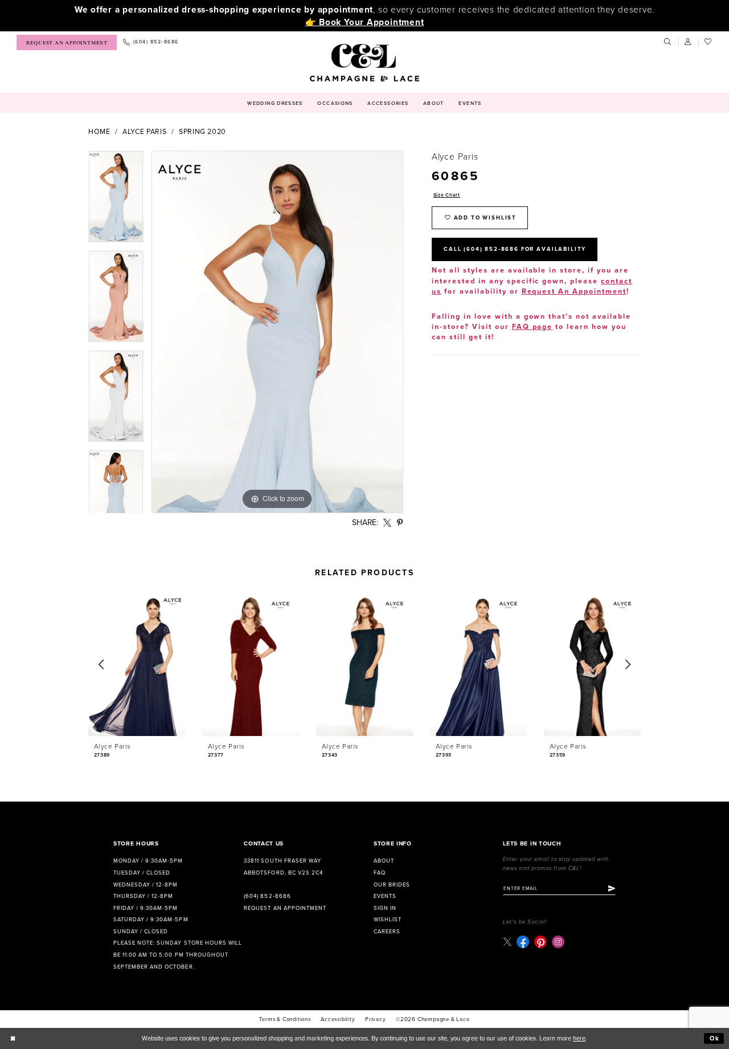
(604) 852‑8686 (267, 896)
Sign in (385, 908)
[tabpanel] (116, 200)
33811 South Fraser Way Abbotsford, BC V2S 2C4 (283, 866)
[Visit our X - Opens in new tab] (507, 941)
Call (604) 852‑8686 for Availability (515, 249)
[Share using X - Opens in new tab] (387, 523)
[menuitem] (67, 42)
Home (99, 132)
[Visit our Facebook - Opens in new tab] (523, 942)
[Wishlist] (708, 42)
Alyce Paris (144, 132)
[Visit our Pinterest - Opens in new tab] (540, 942)
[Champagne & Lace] (364, 63)
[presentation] (136, 665)
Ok (715, 1038)
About (384, 860)
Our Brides (392, 884)
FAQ (380, 872)
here (579, 1038)
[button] (688, 42)
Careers (387, 931)
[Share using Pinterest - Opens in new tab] (400, 523)
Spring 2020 (202, 132)
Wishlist (388, 919)
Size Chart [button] (446, 195)
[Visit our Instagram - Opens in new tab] (558, 942)
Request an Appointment (285, 908)
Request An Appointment (574, 291)
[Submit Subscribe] (611, 889)
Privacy (375, 1019)
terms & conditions (284, 1019)
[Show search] (668, 42)
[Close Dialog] (13, 1038)
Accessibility (338, 1019)
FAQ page (532, 327)
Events (385, 896)
